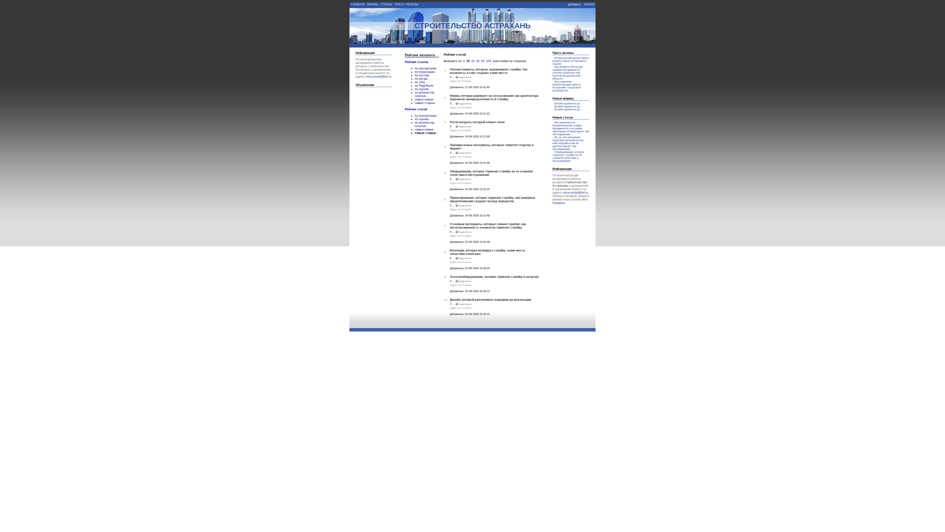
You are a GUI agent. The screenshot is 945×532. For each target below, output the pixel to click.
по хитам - (422, 79)
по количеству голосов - (424, 94)
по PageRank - (425, 85)
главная (357, 4)
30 (478, 61)
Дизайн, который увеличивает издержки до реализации (490, 299)
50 (483, 61)
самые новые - (425, 99)
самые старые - (426, 103)
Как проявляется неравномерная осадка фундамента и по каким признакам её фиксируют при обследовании (570, 128)
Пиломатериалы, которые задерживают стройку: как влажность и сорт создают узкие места (488, 71)
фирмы (372, 4)
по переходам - (425, 72)
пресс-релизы (406, 4)
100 (488, 61)
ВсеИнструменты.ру (567, 103)
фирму (589, 4)
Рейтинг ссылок (416, 62)
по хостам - (422, 75)
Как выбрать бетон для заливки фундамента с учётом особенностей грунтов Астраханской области (567, 72)
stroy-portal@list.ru (378, 76)
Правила (558, 203)
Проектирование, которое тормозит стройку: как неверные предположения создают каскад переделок (492, 199)
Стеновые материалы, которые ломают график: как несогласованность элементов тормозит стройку (488, 225)
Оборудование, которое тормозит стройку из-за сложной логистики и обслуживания (568, 156)
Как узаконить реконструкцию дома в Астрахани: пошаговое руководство (566, 86)
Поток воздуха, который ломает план (477, 122)
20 (473, 61)
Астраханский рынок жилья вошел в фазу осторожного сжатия (570, 60)
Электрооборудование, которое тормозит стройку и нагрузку (494, 277)
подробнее (465, 77)
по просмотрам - (426, 68)
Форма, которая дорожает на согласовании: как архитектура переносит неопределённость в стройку (494, 97)
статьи (386, 4)
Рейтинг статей (416, 109)
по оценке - (422, 89)
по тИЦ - (420, 82)
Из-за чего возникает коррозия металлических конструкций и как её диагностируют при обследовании (568, 143)
